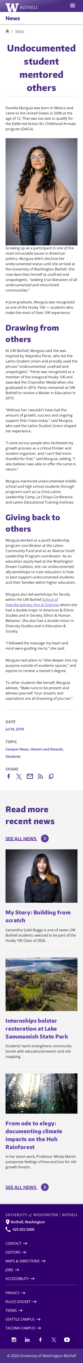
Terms (11, 1310)
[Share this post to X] (21, 777)
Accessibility (17, 1278)
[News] (7, 31)
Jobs (9, 1269)
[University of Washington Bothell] (22, 7)
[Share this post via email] (32, 777)
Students (13, 756)
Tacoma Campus (20, 1328)
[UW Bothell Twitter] (53, 1339)
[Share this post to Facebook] (11, 777)
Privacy (12, 1292)
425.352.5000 (23, 1229)
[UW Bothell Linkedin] (27, 1339)
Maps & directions (23, 1261)
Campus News (18, 749)
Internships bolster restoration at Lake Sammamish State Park (37, 1028)
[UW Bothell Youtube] (67, 1339)
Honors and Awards (47, 749)
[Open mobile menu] (72, 6)
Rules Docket (18, 1301)
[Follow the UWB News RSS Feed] (42, 777)
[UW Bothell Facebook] (40, 1339)
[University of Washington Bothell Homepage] (41, 1215)
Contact (13, 1243)
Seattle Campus (20, 1319)
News (13, 18)
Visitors (13, 1252)
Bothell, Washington (28, 1222)
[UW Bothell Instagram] (13, 1339)
